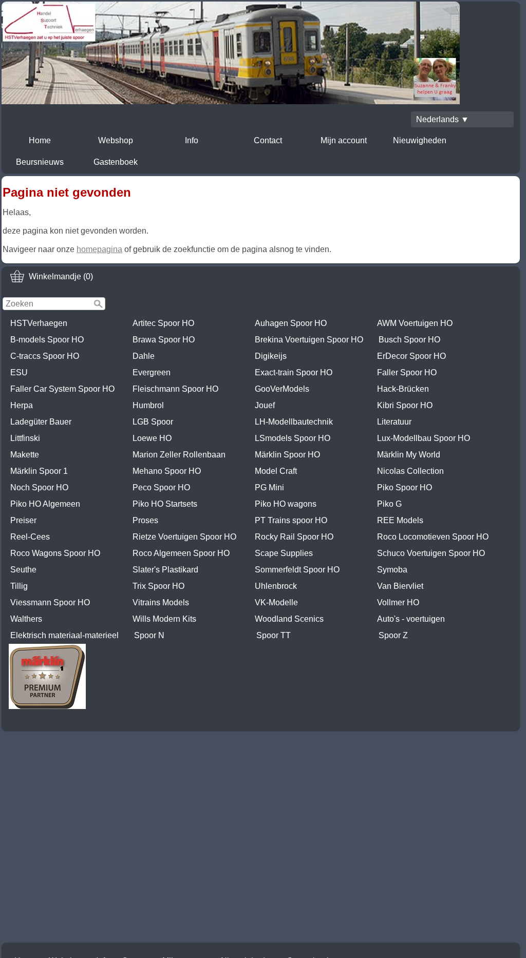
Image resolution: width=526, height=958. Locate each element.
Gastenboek (115, 162)
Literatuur (394, 421)
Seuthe (23, 569)
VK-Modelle (276, 602)
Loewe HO (152, 438)
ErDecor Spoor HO (411, 356)
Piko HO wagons (285, 504)
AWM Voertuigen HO (415, 323)
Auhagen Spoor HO (291, 323)
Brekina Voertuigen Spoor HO (309, 339)
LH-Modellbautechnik (294, 421)
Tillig (19, 586)
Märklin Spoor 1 (39, 471)
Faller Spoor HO (407, 372)
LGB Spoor (153, 421)
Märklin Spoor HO (287, 454)
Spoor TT (273, 635)
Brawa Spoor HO (164, 339)
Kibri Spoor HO (405, 405)
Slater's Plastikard (165, 569)
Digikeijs (271, 356)
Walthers (26, 619)
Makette (24, 454)
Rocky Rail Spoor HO (294, 536)
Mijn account (344, 140)
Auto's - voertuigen (411, 619)
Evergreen (152, 372)
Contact (268, 140)
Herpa (21, 405)
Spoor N (149, 635)
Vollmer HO (398, 602)
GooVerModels (282, 389)
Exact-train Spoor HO (293, 372)
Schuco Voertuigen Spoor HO (431, 553)
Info (191, 140)
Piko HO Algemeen (45, 504)
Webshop (115, 140)
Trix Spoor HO (158, 586)
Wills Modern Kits (164, 619)
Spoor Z (393, 635)
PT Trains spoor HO (291, 520)
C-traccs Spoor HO (44, 356)
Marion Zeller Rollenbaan (179, 454)
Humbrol (148, 405)
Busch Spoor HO (409, 339)
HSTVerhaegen (38, 323)
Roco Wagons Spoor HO (55, 553)
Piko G (389, 504)
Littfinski (25, 438)
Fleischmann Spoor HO (175, 389)
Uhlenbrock (276, 586)
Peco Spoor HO (161, 487)
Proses (145, 520)
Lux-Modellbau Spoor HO (423, 438)
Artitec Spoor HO (163, 323)
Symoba (392, 569)
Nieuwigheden (419, 140)
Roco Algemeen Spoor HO (181, 553)
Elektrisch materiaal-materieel (64, 635)
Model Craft (276, 471)
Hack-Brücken (403, 389)
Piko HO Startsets (165, 504)
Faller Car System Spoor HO (62, 389)
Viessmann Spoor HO (50, 602)
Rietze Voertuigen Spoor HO (184, 536)
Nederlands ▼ (442, 119)
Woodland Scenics (289, 619)
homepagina (99, 249)
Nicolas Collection (410, 471)
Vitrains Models (161, 602)
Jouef (265, 405)
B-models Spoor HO (47, 339)
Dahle (144, 356)
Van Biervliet (400, 586)
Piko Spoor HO (404, 487)
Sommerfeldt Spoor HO (297, 569)
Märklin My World (408, 454)
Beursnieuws (40, 162)
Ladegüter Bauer (40, 421)
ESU (19, 372)
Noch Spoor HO (39, 487)
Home (40, 140)
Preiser (23, 520)
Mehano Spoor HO (167, 471)
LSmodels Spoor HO (292, 438)
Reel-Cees (30, 536)
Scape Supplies (284, 553)
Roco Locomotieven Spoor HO (433, 536)
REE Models (400, 520)
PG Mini (269, 487)
